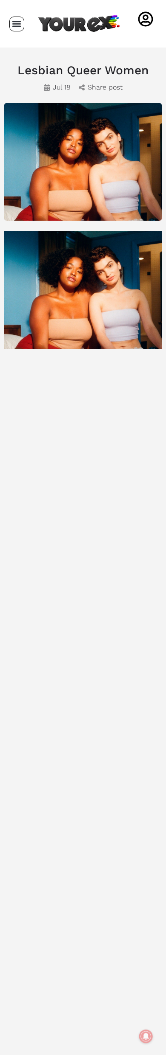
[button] (16, 24)
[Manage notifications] (146, 1036)
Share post (105, 87)
